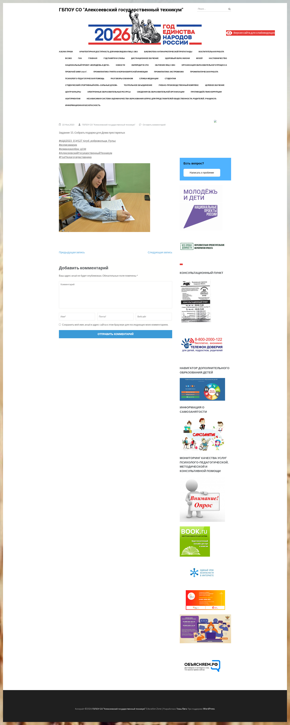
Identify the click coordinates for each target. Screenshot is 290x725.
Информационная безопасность (82, 105)
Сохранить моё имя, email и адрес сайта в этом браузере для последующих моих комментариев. (115, 324)
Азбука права (66, 51)
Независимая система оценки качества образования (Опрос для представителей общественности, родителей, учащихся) (151, 98)
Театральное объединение (138, 85)
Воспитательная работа (211, 51)
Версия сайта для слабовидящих (253, 32)
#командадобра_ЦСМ (72, 149)
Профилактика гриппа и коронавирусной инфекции (120, 72)
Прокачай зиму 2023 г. (76, 72)
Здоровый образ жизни (177, 58)
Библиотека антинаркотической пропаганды (168, 51)
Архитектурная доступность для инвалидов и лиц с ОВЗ (108, 51)
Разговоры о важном (122, 78)
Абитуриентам (72, 98)
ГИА (80, 58)
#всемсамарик (68, 144)
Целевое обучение (214, 85)
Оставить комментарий (154, 124)
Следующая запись (160, 252)
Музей (199, 58)
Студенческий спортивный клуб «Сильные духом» (91, 85)
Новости (120, 65)
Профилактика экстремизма (169, 72)
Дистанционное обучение (145, 58)
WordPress (209, 708)
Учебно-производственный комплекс (179, 85)
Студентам (170, 78)
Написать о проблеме (202, 172)
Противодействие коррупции (206, 92)
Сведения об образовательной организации (160, 92)
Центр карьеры (73, 92)
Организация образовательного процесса (204, 65)
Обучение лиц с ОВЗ (165, 65)
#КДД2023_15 (67, 140)
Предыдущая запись (72, 252)
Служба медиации (148, 78)
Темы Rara (181, 708)
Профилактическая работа (204, 72)
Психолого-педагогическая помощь (84, 78)
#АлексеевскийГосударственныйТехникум (85, 153)
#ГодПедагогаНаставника (75, 157)
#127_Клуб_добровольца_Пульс (96, 140)
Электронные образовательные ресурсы (109, 92)
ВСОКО (68, 58)
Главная (92, 58)
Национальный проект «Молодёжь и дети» (87, 65)
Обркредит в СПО (140, 65)
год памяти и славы (114, 58)
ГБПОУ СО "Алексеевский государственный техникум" (121, 10)
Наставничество (218, 58)
